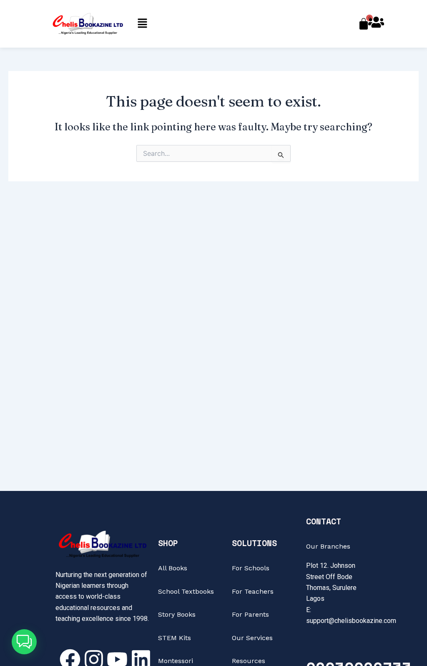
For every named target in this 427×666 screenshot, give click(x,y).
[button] (142, 24)
